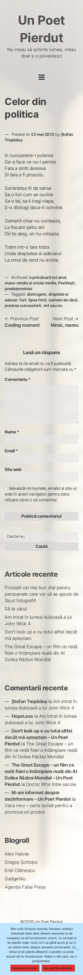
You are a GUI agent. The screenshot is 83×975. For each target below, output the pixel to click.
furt (22, 300)
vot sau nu (52, 305)
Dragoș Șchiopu (21, 862)
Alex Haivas (17, 854)
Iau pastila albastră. (58, 968)
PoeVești (66, 282)
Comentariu (17, 379)
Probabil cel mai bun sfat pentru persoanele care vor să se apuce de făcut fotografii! (41, 594)
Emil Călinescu (20, 870)
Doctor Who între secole (51, 784)
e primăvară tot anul (47, 277)
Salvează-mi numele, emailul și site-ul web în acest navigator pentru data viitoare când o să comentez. (40, 494)
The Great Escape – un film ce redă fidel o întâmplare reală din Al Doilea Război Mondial (41, 653)
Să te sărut (16, 609)
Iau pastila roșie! (25, 968)
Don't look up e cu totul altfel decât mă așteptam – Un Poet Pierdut (38, 737)
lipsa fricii (37, 300)
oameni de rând (62, 300)
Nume (12, 431)
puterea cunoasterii (23, 305)
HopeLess (22, 716)
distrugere (36, 294)
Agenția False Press (25, 887)
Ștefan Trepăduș (29, 701)
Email (11, 450)
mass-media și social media (30, 282)
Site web (13, 469)
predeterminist (18, 288)
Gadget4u (15, 879)
